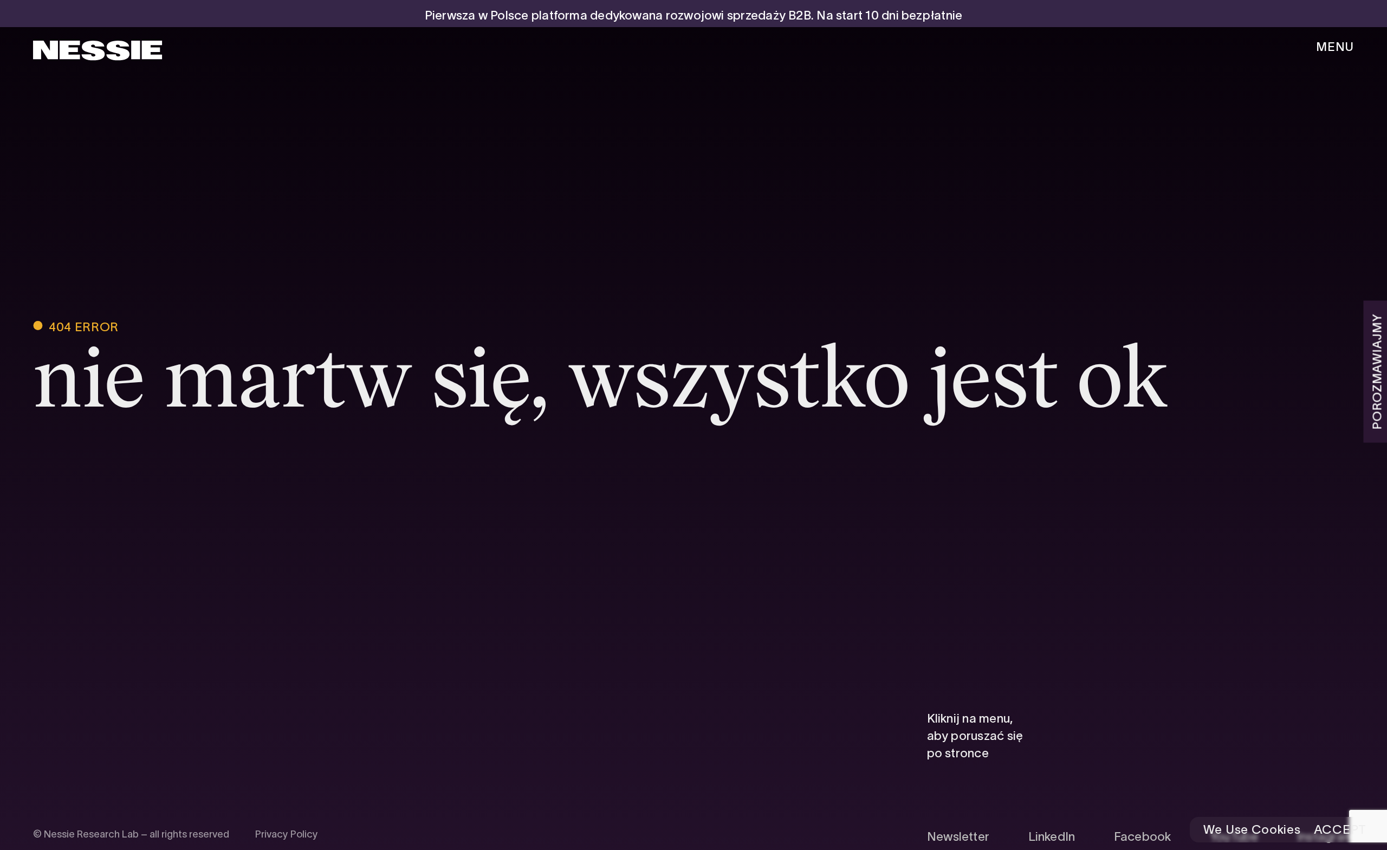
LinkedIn (1051, 836)
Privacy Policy (286, 834)
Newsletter (958, 836)
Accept (1340, 829)
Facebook (1142, 836)
